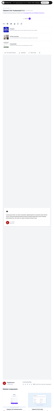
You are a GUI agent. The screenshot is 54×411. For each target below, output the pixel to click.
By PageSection (29, 10)
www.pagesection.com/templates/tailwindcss (33, 13)
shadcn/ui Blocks (19, 2)
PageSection (11, 382)
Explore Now (44, 2)
